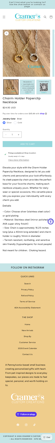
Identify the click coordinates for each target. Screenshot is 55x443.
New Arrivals (27, 330)
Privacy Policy (27, 290)
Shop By (27, 336)
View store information (18, 160)
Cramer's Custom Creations (37, 436)
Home (27, 324)
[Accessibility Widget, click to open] (51, 222)
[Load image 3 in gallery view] (43, 87)
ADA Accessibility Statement (27, 308)
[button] (45, 17)
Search (27, 284)
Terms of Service (27, 301)
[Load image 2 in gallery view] (27, 87)
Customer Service (27, 342)
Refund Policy (27, 295)
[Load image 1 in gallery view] (10, 87)
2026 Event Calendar (27, 348)
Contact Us (27, 354)
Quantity (6, 129)
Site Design (40, 439)
